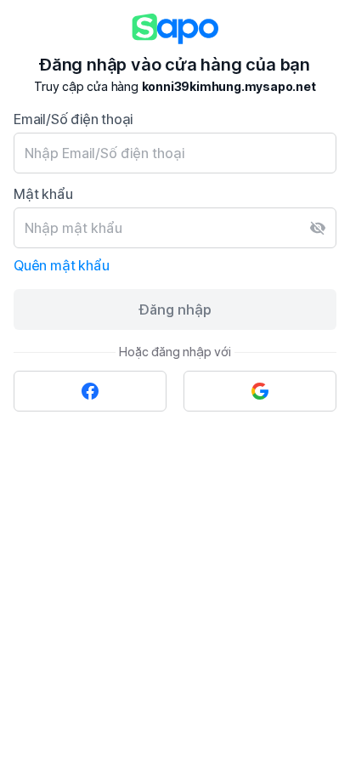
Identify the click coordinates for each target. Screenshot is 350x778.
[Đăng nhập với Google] (259, 391)
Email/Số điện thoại (73, 119)
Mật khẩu (43, 193)
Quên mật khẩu (61, 265)
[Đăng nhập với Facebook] (90, 391)
